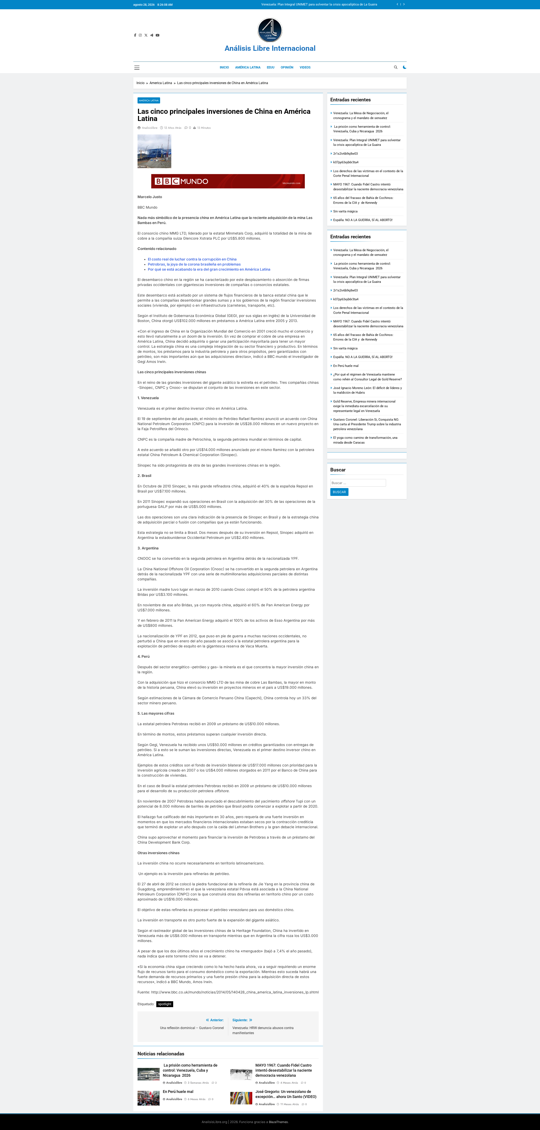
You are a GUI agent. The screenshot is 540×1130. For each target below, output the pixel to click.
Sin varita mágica (345, 211)
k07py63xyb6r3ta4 (345, 162)
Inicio (224, 67)
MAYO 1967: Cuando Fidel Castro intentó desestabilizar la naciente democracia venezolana (283, 1070)
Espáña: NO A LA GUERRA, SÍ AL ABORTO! (363, 220)
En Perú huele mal (178, 1092)
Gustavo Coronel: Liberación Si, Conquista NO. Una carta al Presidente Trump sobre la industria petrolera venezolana (367, 424)
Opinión (287, 67)
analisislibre (149, 128)
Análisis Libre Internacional (270, 48)
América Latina (248, 67)
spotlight (164, 1004)
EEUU (270, 67)
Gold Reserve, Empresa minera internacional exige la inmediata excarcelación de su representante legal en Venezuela (364, 406)
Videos (305, 67)
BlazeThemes (278, 1122)
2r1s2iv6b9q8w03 (366, 5)
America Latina (149, 100)
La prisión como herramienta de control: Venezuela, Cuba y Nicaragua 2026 (190, 1070)
